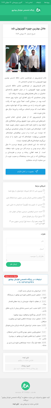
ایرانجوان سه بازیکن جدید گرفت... (29, 291)
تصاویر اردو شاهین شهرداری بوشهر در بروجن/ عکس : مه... (27, 337)
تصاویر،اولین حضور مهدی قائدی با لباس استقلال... (23, 332)
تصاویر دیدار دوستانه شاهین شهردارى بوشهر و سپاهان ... (27, 320)
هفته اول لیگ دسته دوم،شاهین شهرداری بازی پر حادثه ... (26, 344)
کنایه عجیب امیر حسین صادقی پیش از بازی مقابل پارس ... (26, 309)
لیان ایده (16, 404)
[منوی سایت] (25, 18)
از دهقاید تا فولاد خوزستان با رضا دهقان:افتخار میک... (27, 303)
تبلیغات (38, 2)
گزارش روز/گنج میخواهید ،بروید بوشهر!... (27, 314)
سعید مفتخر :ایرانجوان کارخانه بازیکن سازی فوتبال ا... (26, 327)
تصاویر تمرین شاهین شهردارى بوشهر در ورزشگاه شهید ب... (26, 296)
